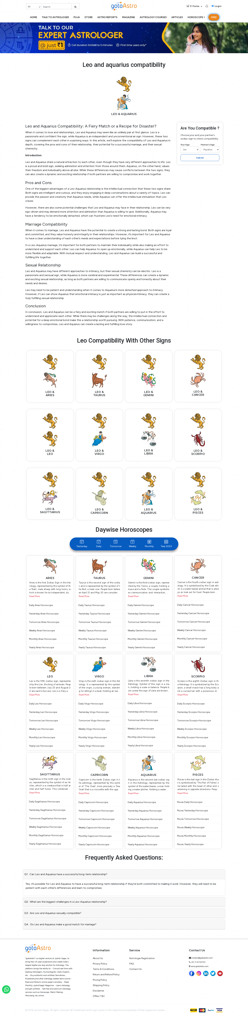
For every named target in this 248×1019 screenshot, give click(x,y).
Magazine (128, 17)
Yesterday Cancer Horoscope (193, 613)
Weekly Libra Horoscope (141, 728)
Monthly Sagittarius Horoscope (46, 835)
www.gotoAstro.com (200, 966)
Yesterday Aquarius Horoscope (144, 810)
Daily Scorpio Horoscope (190, 703)
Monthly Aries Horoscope (42, 639)
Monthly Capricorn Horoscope (95, 836)
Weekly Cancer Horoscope (191, 630)
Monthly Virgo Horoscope (92, 737)
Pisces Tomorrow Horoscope (193, 819)
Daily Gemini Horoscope (141, 605)
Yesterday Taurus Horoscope (94, 613)
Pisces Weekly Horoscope (190, 827)
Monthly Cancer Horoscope (192, 638)
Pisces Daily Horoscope (189, 802)
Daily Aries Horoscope (41, 605)
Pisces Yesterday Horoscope (192, 810)
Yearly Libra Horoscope (140, 745)
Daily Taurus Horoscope (91, 605)
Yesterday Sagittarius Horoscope (47, 810)
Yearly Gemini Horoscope (141, 647)
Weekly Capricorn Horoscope (94, 827)
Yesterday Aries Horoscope (43, 613)
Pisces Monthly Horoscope (191, 835)
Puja (77, 17)
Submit (200, 158)
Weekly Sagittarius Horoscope (45, 826)
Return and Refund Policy (106, 974)
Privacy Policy (100, 963)
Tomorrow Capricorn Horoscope (96, 819)
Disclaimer (98, 990)
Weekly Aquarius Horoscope (143, 827)
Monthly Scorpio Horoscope (192, 737)
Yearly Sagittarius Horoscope (45, 843)
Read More (34, 596)
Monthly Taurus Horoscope (93, 639)
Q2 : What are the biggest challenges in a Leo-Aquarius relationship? (65, 901)
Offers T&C (99, 996)
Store (89, 17)
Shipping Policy (101, 985)
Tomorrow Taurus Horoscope (94, 622)
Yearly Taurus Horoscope (92, 647)
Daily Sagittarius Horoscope (44, 801)
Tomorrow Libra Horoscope (143, 720)
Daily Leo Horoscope (40, 703)
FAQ (131, 963)
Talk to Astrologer (55, 17)
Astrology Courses (153, 17)
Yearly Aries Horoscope (41, 647)
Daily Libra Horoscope (140, 703)
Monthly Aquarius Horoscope (143, 836)
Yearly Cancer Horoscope (191, 647)
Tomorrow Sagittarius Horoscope (47, 818)
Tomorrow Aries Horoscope (44, 622)
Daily (98, 546)
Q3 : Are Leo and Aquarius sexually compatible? (52, 913)
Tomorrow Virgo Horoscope (93, 720)
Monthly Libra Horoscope (141, 737)
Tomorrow (115, 546)
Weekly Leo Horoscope (41, 729)
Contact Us (135, 969)
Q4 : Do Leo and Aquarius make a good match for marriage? (60, 924)
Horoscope (195, 17)
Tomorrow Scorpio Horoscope (194, 720)
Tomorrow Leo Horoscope (43, 720)
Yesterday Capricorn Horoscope (96, 810)
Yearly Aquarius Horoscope (142, 844)
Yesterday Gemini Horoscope (143, 613)
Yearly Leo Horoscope (41, 745)
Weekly (132, 546)
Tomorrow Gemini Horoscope (144, 622)
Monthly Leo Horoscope (42, 737)
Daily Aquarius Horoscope (142, 802)
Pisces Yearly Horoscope (190, 844)
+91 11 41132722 (198, 962)
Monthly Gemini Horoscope (142, 639)
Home (33, 17)
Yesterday (81, 546)
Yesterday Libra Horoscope (142, 711)
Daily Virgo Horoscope (90, 703)
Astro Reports (107, 17)
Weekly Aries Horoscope (42, 630)
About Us (98, 958)
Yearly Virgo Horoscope (91, 745)
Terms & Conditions (103, 969)
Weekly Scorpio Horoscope (191, 729)
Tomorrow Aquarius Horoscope (145, 819)
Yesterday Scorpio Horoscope (193, 712)
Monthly (149, 546)
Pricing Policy (100, 979)
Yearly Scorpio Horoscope (191, 745)
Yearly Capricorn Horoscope (93, 844)
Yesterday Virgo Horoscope (93, 712)
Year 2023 (166, 546)
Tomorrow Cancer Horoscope (193, 621)
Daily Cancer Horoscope (190, 604)
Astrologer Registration (142, 958)
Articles (177, 17)
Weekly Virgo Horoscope (91, 729)
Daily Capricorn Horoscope (93, 802)
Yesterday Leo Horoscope (43, 712)
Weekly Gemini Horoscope (142, 630)
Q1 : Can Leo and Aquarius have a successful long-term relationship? (65, 874)
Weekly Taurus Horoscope (92, 630)
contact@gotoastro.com (202, 958)
